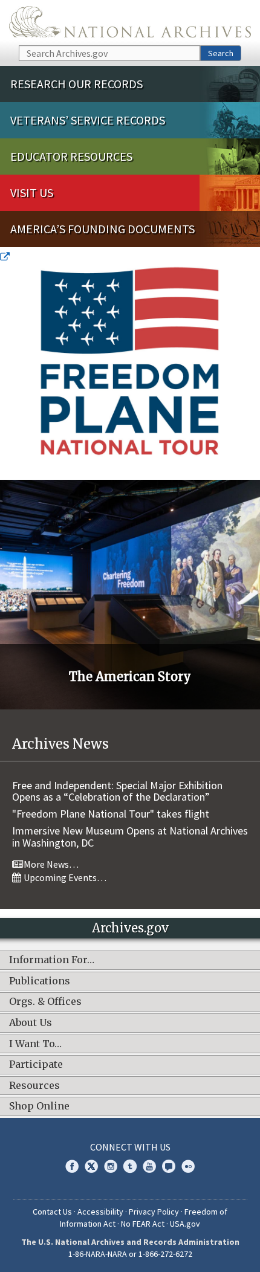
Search (220, 53)
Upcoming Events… (64, 877)
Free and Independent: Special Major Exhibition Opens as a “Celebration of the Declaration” (117, 791)
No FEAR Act (142, 1223)
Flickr (188, 1166)
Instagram (110, 1166)
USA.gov (185, 1223)
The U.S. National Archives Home (130, 21)
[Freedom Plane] (130, 365)
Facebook (72, 1166)
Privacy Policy (154, 1211)
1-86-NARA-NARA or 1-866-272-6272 (130, 1253)
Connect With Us (130, 1147)
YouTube (149, 1166)
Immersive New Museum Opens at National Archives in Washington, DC (130, 837)
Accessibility (100, 1211)
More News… (50, 864)
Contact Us (52, 1211)
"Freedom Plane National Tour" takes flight (110, 814)
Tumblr (130, 1166)
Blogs (168, 1166)
